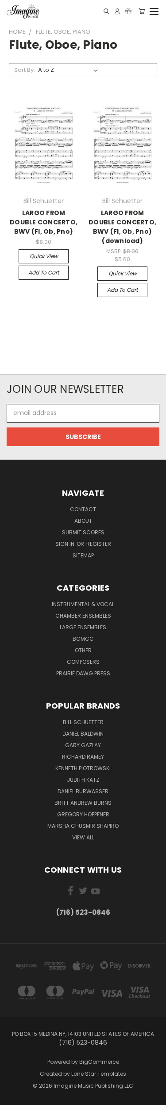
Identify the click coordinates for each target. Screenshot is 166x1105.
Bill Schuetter (83, 722)
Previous (14, 1096)
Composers (83, 662)
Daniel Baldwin (83, 733)
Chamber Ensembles (83, 615)
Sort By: (24, 70)
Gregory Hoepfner (83, 814)
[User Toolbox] (117, 11)
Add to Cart (43, 272)
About (83, 521)
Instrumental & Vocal (83, 604)
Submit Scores (83, 532)
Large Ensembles (83, 627)
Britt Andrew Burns (83, 803)
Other (83, 650)
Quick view (44, 256)
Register (98, 544)
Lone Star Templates (98, 1074)
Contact (83, 509)
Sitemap (83, 555)
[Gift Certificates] (128, 11)
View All (83, 837)
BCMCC (83, 639)
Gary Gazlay (83, 745)
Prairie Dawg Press (83, 673)
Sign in (65, 544)
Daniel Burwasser (83, 791)
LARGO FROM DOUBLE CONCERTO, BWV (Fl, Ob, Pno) (43, 222)
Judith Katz (83, 780)
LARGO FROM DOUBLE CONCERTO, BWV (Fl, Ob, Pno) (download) (122, 226)
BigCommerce (99, 1062)
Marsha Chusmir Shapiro (83, 826)
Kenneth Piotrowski (83, 768)
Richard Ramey (83, 756)
